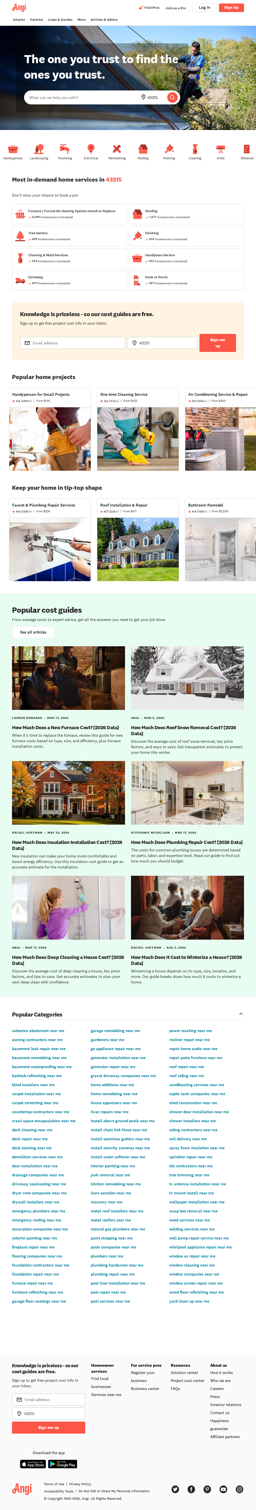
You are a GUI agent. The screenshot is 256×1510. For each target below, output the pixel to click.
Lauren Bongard (27, 718)
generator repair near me (113, 1066)
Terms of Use (54, 1484)
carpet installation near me (36, 1093)
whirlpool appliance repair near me (200, 1247)
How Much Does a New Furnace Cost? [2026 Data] (65, 727)
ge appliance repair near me (115, 1048)
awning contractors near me (37, 1039)
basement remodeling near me (39, 1057)
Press (215, 1396)
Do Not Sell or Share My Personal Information (114, 1491)
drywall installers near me (35, 1202)
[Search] (172, 97)
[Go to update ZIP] (145, 97)
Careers (217, 1388)
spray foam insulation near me (196, 1148)
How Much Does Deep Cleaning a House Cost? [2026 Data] (68, 960)
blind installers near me (33, 1084)
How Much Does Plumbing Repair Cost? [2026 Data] (187, 842)
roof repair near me (186, 1066)
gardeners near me (107, 1039)
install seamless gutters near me (120, 1139)
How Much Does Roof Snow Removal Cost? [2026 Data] (183, 730)
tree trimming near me (189, 1175)
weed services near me (189, 1220)
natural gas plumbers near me (118, 1229)
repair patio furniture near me (195, 1057)
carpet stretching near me (35, 1102)
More (82, 19)
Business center (145, 1388)
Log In (204, 7)
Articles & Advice (104, 19)
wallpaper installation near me (196, 1202)
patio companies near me (113, 1247)
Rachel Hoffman (27, 833)
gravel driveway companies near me (123, 1075)
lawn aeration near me (111, 1193)
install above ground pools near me (122, 1120)
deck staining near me (32, 1148)
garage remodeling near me (115, 1030)
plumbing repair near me (113, 1274)
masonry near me (106, 1202)
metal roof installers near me (117, 1211)
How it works (221, 1372)
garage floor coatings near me (39, 1301)
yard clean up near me (189, 1301)
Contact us (220, 1412)
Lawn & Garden (60, 19)
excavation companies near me (40, 1229)
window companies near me (194, 1274)
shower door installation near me (199, 1111)
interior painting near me (113, 1166)
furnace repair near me (32, 1283)
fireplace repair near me (33, 1247)
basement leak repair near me (39, 1048)
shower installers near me (192, 1120)
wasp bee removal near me (193, 1211)
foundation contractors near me (40, 1265)
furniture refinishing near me (37, 1292)
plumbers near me (107, 1256)
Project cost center (187, 1380)
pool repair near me (108, 1292)
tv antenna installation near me (197, 1184)
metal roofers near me (111, 1220)
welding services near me (191, 1229)
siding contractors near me (193, 1129)
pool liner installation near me (118, 1283)
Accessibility (59, 1491)
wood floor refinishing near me (196, 1292)
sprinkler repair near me (190, 1157)
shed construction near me (193, 1102)
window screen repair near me (196, 1283)
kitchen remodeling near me (116, 1184)
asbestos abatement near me (38, 1030)
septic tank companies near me (197, 1093)
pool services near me (110, 1301)
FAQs (175, 1388)
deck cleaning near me (32, 1129)
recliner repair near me (189, 1039)
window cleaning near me (192, 1265)
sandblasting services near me (196, 1084)
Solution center (184, 1372)
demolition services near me (37, 1157)
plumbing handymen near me (117, 1265)
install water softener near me (118, 1157)
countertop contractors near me (40, 1111)
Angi (135, 718)
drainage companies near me (38, 1175)
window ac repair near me (192, 1256)
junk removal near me (110, 1175)
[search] (172, 97)
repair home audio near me (193, 1048)
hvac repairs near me (109, 1111)
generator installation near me (118, 1057)
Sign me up (217, 342)
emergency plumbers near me (38, 1211)
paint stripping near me (111, 1238)
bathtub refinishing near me (37, 1075)
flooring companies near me (37, 1256)
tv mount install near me (191, 1193)
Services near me (106, 1394)
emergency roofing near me (36, 1220)
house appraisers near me (114, 1102)
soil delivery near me (188, 1139)
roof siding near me (186, 1075)
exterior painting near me (34, 1238)
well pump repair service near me (199, 1238)
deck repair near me (30, 1139)
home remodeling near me (114, 1093)
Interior (19, 19)
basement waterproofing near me (42, 1066)
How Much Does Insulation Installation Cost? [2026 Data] (67, 845)
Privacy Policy (80, 1484)
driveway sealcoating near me (39, 1184)
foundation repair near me (35, 1274)
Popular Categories (37, 1014)
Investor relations (226, 1404)
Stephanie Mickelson (150, 833)
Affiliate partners (225, 1436)
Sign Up (231, 7)
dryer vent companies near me (39, 1193)
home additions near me (112, 1084)
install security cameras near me (120, 1148)
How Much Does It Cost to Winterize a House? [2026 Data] (186, 960)
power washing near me (190, 1030)
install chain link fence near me (119, 1129)
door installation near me (35, 1166)
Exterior (36, 19)
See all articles (33, 632)
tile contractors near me (190, 1166)
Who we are (220, 1380)
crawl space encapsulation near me (44, 1120)
